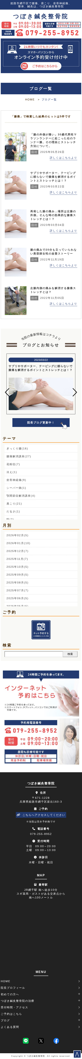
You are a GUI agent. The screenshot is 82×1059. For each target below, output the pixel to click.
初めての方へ (10, 994)
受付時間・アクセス (14, 1007)
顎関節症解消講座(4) (20, 495)
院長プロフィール (13, 987)
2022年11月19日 (47, 259)
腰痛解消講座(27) (18, 456)
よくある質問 (10, 1027)
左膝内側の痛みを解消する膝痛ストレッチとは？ (53, 290)
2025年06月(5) (17, 598)
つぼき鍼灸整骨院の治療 (17, 1000)
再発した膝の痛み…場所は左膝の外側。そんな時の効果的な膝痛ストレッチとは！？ (53, 215)
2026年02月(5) (17, 535)
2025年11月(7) (17, 558)
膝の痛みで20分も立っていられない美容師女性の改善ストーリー (53, 251)
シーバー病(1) (16, 487)
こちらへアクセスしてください (44, 814)
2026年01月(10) (18, 543)
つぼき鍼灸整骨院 (41, 16)
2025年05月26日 (48, 151)
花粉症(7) (13, 464)
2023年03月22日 (48, 186)
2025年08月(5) (17, 582)
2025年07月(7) (17, 590)
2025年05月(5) (17, 606)
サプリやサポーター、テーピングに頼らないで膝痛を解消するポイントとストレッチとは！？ (53, 176)
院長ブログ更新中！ (41, 422)
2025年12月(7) (17, 551)
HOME (30, 99)
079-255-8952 (41, 833)
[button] (7, 392)
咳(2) (10, 519)
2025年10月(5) (17, 566)
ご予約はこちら (11, 1014)
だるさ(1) (13, 511)
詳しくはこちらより (63, 157)
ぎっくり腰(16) (17, 448)
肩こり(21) (14, 503)
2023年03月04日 (48, 224)
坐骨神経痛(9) (16, 479)
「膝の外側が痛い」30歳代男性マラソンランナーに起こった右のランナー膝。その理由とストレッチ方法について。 (53, 140)
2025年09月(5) (17, 574)
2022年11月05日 (47, 297)
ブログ (5, 1020)
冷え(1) (11, 472)
